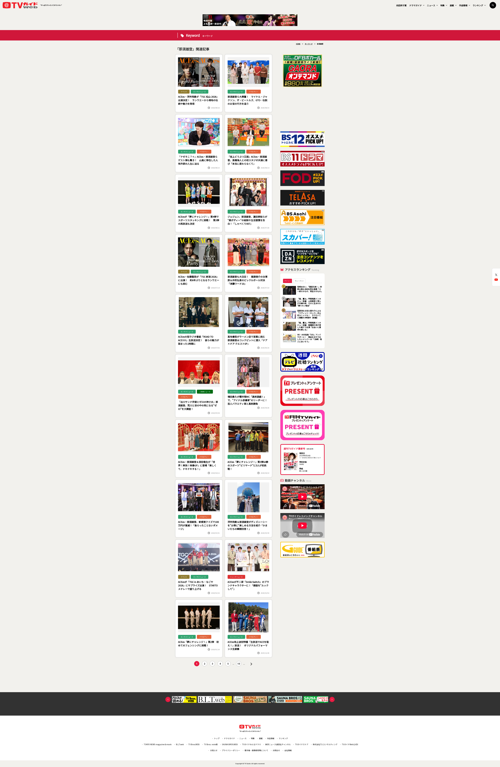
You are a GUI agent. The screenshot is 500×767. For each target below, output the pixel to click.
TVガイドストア (301, 744)
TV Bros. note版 (211, 744)
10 (238, 663)
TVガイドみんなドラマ (251, 744)
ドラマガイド (415, 5)
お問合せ (276, 750)
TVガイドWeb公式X (350, 744)
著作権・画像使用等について (256, 750)
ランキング (478, 5)
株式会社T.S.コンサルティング (325, 744)
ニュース (431, 5)
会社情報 (288, 750)
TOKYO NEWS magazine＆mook (157, 744)
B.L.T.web (180, 744)
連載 (452, 5)
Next (332, 699)
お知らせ (213, 750)
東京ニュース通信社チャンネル (278, 744)
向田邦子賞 (401, 5)
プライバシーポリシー (231, 750)
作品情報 (463, 5)
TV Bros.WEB (193, 744)
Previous (168, 699)
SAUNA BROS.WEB (230, 744)
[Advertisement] (302, 109)
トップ (217, 738)
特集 (442, 5)
